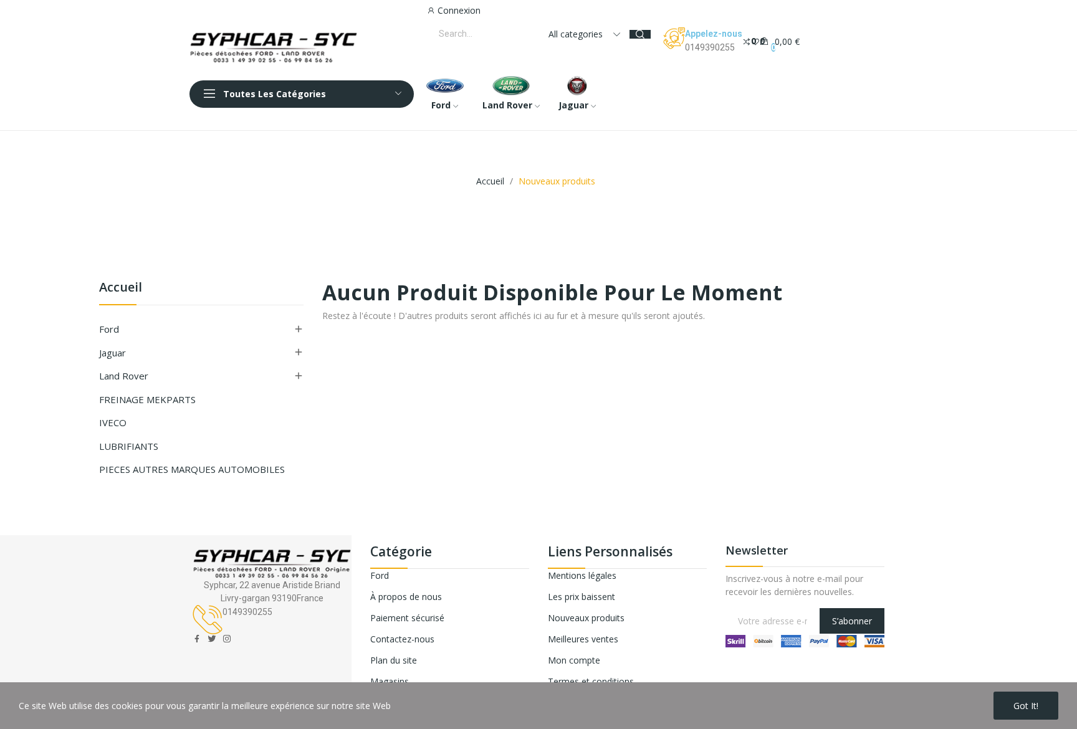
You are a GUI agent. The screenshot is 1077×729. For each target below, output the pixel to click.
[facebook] (197, 639)
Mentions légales (582, 575)
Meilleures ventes (583, 639)
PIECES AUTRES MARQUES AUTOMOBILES (192, 469)
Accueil (120, 288)
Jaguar (112, 352)
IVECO (113, 422)
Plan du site (393, 660)
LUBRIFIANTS (128, 446)
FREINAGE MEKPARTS (147, 399)
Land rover (123, 375)
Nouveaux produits (586, 618)
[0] (746, 40)
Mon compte (574, 660)
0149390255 (710, 47)
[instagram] (227, 639)
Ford (109, 329)
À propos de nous (406, 597)
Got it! (1025, 706)
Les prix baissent (581, 597)
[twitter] (212, 639)
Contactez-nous (402, 639)
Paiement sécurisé (407, 618)
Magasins (389, 681)
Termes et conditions (591, 681)
